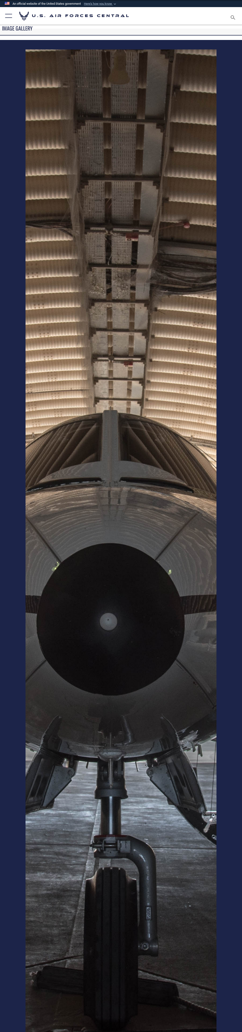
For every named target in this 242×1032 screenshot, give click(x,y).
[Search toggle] (234, 16)
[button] (100, 3)
